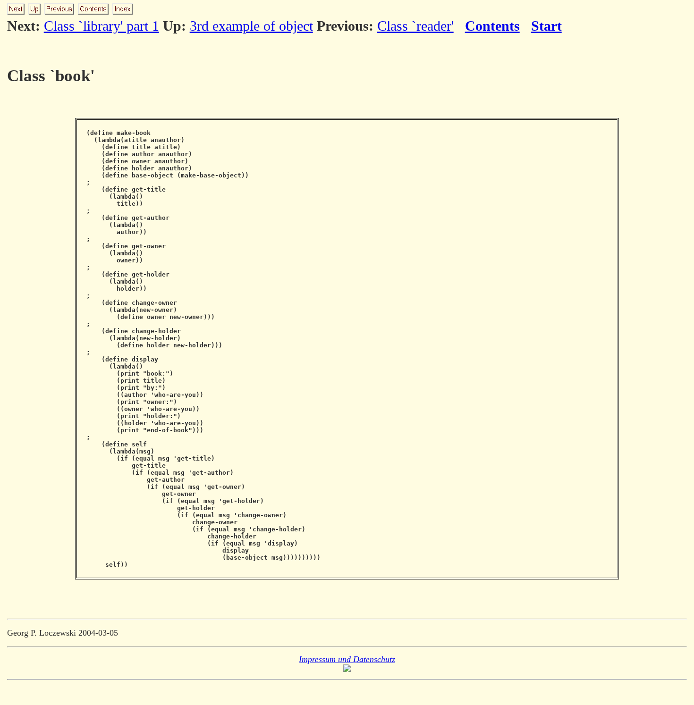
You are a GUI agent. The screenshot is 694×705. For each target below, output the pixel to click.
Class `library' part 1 (101, 26)
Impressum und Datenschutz (347, 659)
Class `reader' (415, 26)
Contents (492, 26)
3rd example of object (251, 26)
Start (546, 26)
